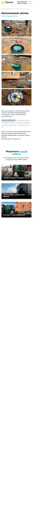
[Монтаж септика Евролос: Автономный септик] (16, 28)
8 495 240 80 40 (22, 1)
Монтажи (9, 8)
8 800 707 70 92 (22, 3)
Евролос (3, 8)
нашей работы (19, 152)
